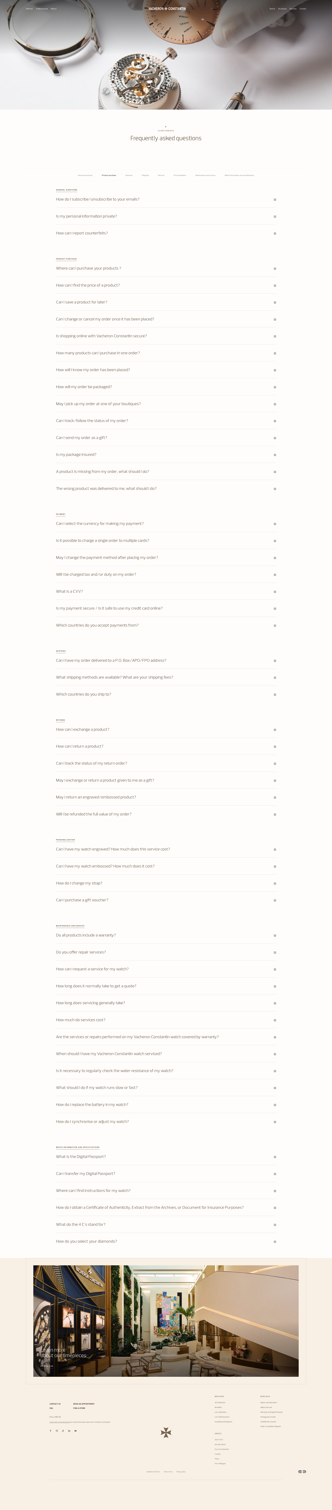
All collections (220, 1402)
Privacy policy (181, 1472)
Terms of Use (168, 1472)
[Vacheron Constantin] (166, 8)
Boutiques (282, 8)
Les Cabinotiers (220, 1412)
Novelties (218, 1407)
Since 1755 (219, 1440)
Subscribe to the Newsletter (60, 1422)
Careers (218, 1454)
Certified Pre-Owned (268, 1422)
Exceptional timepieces (223, 1422)
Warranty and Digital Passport (271, 1412)
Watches (29, 9)
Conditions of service (153, 1472)
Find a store (79, 1408)
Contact (303, 8)
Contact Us (47, 1366)
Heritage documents (268, 1417)
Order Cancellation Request (270, 1426)
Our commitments (222, 1449)
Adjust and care (266, 1407)
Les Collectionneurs (222, 1417)
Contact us (55, 1404)
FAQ (51, 1408)
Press (217, 1459)
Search (272, 9)
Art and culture (220, 1444)
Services (293, 8)
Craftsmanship (42, 9)
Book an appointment (84, 1404)
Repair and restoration (268, 1402)
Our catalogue (220, 1463)
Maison (54, 9)
